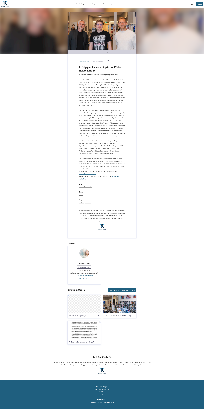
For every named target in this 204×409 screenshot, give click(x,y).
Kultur (81, 195)
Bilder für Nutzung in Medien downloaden (122, 290)
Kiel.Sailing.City (102, 399)
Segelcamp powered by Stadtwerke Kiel (102, 402)
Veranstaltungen (108, 4)
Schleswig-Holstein (85, 203)
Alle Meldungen (81, 4)
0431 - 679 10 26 (84, 278)
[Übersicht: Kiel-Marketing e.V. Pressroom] (5, 4)
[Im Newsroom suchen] (192, 4)
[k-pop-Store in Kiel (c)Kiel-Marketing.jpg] (119, 304)
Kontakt (119, 4)
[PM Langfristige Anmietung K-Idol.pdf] (84, 330)
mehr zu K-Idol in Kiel (85, 187)
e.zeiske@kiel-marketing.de (87, 174)
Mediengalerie (94, 4)
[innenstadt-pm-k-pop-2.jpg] (84, 304)
